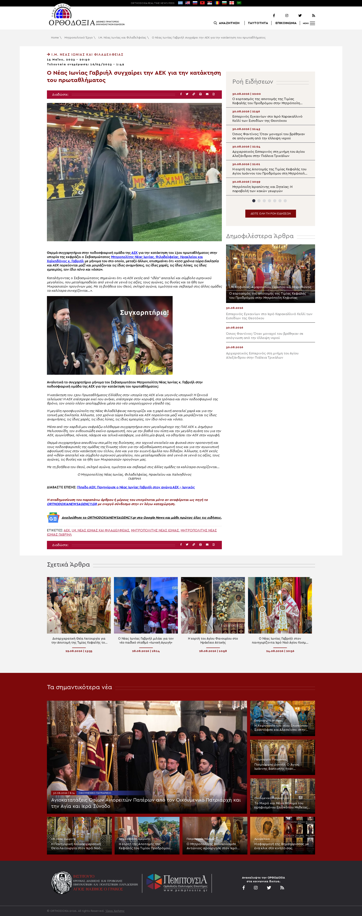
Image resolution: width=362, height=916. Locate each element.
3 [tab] (264, 200)
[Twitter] (295, 16)
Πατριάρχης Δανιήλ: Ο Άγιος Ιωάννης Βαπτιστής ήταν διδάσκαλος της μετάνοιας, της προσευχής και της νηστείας (279, 767)
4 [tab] (269, 200)
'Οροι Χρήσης (115, 911)
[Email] (207, 94)
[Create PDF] (214, 94)
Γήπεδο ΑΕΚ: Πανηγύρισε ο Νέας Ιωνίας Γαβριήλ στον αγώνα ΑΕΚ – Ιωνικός (136, 487)
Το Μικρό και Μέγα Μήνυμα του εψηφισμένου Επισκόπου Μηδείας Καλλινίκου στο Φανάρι (281, 806)
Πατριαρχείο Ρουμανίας (270, 759)
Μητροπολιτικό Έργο (79, 37)
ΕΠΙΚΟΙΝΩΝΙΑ (286, 23)
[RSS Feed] (309, 16)
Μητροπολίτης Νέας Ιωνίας (155, 530)
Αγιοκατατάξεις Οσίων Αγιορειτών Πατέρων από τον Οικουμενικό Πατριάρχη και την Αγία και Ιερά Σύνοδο (146, 803)
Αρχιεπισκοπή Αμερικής (135, 839)
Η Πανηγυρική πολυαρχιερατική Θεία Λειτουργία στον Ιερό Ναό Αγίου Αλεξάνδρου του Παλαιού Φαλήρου (76, 846)
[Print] (200, 94)
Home (55, 37)
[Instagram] (282, 16)
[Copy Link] (194, 94)
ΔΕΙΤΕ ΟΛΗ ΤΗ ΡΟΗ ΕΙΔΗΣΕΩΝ (271, 213)
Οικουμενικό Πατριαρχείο (95, 793)
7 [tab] (285, 200)
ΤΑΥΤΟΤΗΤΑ (258, 23)
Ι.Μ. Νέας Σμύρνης (63, 839)
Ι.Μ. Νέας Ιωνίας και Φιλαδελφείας (122, 37)
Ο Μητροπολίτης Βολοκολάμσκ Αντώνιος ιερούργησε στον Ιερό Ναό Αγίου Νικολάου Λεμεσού (212, 846)
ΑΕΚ (134, 252)
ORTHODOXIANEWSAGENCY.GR (72, 504)
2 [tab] (259, 200)
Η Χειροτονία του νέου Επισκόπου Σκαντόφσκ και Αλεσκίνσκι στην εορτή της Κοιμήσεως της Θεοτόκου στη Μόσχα (281, 728)
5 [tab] (274, 200)
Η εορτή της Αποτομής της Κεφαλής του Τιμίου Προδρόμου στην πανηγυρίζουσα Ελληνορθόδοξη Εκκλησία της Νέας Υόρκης (147, 846)
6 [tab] (280, 200)
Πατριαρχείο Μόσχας (268, 720)
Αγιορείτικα (262, 839)
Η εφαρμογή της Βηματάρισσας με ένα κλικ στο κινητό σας (281, 846)
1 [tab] (253, 200)
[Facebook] (268, 16)
